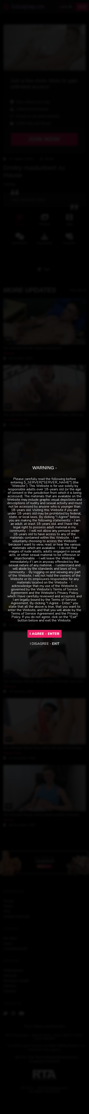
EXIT (55, 643)
